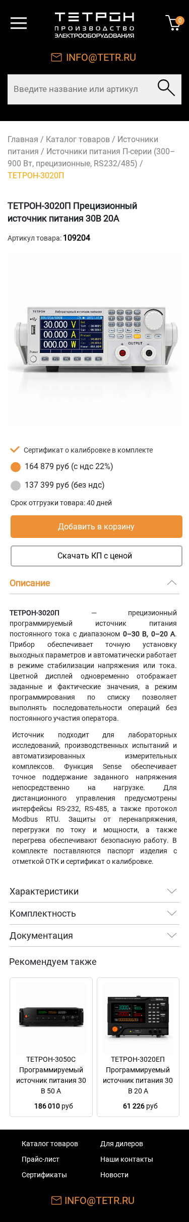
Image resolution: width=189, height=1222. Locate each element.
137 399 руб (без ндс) (65, 485)
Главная (23, 139)
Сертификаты (44, 1175)
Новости (114, 1175)
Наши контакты (126, 1159)
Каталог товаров (78, 139)
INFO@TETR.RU (101, 57)
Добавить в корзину (96, 526)
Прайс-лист (40, 1159)
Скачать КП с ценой (94, 556)
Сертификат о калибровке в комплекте (88, 450)
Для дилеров (121, 1144)
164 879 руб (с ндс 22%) (69, 466)
